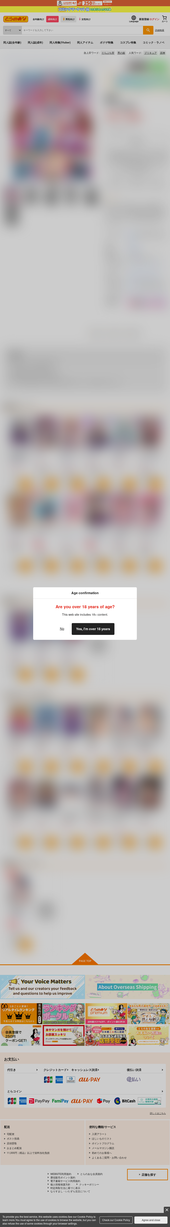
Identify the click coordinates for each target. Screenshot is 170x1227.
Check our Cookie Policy (116, 1220)
